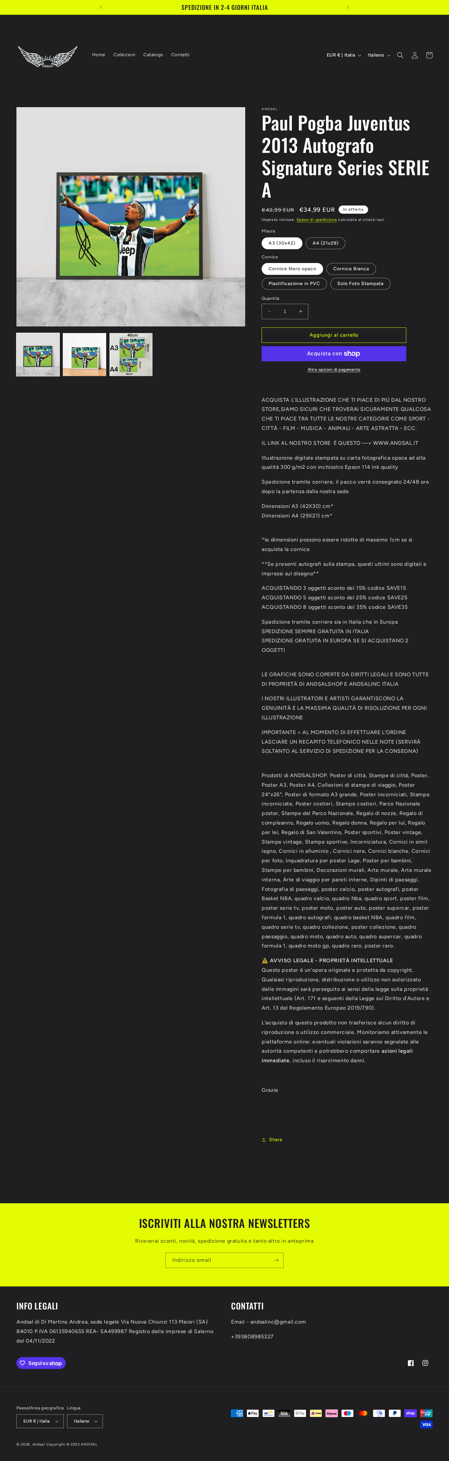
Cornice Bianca (351, 269)
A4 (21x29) (326, 243)
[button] (400, 55)
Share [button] (275, 1139)
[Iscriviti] (276, 1260)
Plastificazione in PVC (294, 283)
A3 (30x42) (282, 243)
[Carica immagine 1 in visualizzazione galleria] (37, 354)
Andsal (39, 1444)
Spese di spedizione (316, 219)
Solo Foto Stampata (360, 283)
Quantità (270, 298)
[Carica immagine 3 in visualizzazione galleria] (131, 354)
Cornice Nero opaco (292, 269)
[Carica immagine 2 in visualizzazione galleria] (84, 354)
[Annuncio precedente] (101, 7)
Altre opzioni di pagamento (334, 369)
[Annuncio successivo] (348, 7)
